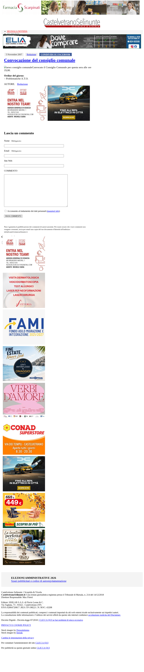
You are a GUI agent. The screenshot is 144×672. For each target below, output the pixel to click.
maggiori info (53, 211)
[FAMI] (24, 344)
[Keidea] (24, 527)
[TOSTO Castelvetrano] (24, 564)
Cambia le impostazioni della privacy (17, 638)
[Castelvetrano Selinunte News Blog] (72, 27)
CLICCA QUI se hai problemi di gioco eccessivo (61, 620)
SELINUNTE (13, 34)
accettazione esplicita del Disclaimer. (104, 615)
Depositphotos (22, 630)
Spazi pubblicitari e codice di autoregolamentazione (38, 580)
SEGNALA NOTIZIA (17, 31)
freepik (19, 633)
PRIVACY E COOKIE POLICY (16, 625)
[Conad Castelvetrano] (24, 454)
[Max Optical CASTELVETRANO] (24, 380)
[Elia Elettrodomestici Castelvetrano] (72, 48)
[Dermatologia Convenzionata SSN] (24, 307)
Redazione (31, 54)
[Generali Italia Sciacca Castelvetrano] (25, 120)
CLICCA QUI (41, 643)
